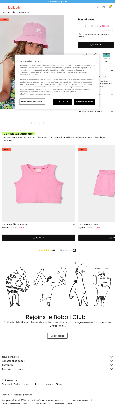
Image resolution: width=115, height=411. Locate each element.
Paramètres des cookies (32, 101)
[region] (57, 81)
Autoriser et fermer (85, 101)
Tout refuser (62, 101)
